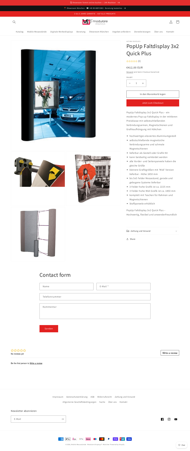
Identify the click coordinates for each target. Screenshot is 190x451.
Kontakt (123, 401)
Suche (102, 401)
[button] (14, 22)
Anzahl (129, 77)
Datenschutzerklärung (77, 396)
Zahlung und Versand (125, 396)
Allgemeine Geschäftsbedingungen (79, 401)
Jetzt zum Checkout (152, 103)
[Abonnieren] (62, 419)
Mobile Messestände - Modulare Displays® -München (90, 444)
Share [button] (132, 239)
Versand (129, 72)
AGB (92, 396)
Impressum (57, 396)
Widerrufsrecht (104, 396)
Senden (49, 328)
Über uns (112, 401)
